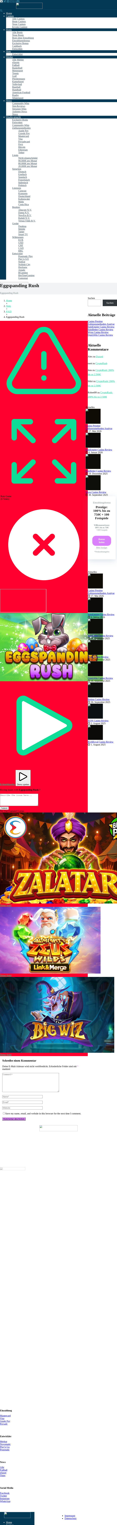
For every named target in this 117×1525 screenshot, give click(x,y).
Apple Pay (23, 130)
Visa (20, 139)
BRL (20, 251)
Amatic (21, 270)
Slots (8, 51)
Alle (2, 1467)
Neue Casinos (19, 24)
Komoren (22, 193)
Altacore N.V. (25, 210)
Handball (16, 89)
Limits (15, 155)
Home (9, 13)
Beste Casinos (19, 21)
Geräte (15, 223)
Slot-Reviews (18, 106)
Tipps (2, 1475)
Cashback (17, 46)
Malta (21, 201)
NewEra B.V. (24, 215)
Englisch (22, 174)
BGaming (23, 272)
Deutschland (24, 196)
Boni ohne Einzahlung (23, 38)
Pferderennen (18, 79)
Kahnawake (24, 199)
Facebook (4, 1493)
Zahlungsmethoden (21, 128)
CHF (20, 245)
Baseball (16, 87)
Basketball (17, 68)
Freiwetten (17, 48)
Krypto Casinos (19, 27)
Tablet (21, 231)
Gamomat (23, 278)
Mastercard (23, 136)
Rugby (15, 95)
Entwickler (17, 54)
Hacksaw (22, 267)
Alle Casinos (18, 18)
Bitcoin (21, 147)
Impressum (70, 1515)
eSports (15, 62)
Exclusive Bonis (20, 119)
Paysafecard (24, 141)
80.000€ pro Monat (27, 163)
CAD (21, 248)
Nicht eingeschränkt (27, 158)
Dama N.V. (23, 212)
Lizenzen (16, 188)
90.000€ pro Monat (27, 160)
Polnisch (22, 185)
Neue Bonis (18, 35)
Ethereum (23, 150)
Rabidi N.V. (24, 218)
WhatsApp (5, 1501)
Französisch (24, 180)
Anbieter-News (19, 111)
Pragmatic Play (25, 256)
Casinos (10, 16)
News (9, 100)
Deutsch (22, 171)
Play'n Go (5, 1447)
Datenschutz (70, 1518)
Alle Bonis (17, 32)
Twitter (3, 1496)
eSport (3, 1472)
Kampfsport (18, 81)
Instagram (4, 1498)
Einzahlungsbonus (21, 40)
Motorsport (17, 70)
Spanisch (22, 177)
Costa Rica (23, 204)
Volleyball (17, 84)
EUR (20, 240)
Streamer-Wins (19, 109)
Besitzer (16, 207)
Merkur (3, 1441)
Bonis (9, 29)
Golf (14, 76)
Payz (20, 144)
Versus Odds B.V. (26, 221)
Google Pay (24, 133)
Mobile (21, 229)
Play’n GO (23, 259)
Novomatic (5, 1444)
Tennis (15, 73)
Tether (21, 152)
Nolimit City (24, 264)
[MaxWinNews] (29, 8)
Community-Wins (20, 103)
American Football (21, 92)
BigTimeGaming (26, 275)
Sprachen (16, 169)
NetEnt (21, 261)
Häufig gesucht (13, 117)
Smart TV (23, 234)
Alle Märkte (18, 59)
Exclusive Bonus (20, 43)
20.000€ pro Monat (27, 166)
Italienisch (23, 182)
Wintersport (17, 98)
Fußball (16, 65)
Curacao (22, 190)
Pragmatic (5, 1449)
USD (20, 242)
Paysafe (3, 1424)
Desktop (22, 226)
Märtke (9, 57)
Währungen (17, 237)
